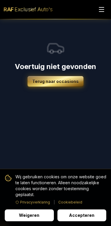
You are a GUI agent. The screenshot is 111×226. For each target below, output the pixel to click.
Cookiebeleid (70, 202)
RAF (28, 9)
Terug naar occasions (55, 81)
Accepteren (81, 215)
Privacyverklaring (35, 202)
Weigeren (29, 215)
